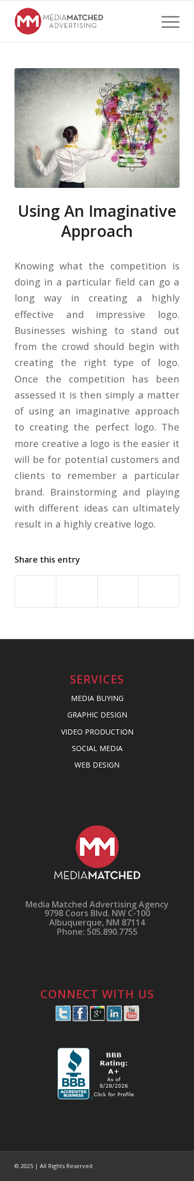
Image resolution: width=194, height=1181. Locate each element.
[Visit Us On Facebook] (79, 1018)
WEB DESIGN (97, 765)
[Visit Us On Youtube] (131, 1018)
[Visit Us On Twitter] (62, 1018)
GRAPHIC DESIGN (97, 715)
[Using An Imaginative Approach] (97, 128)
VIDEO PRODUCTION (97, 732)
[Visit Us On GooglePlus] (97, 1018)
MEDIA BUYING (97, 698)
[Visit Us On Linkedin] (114, 1018)
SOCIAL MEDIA (97, 748)
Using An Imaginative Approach (97, 221)
